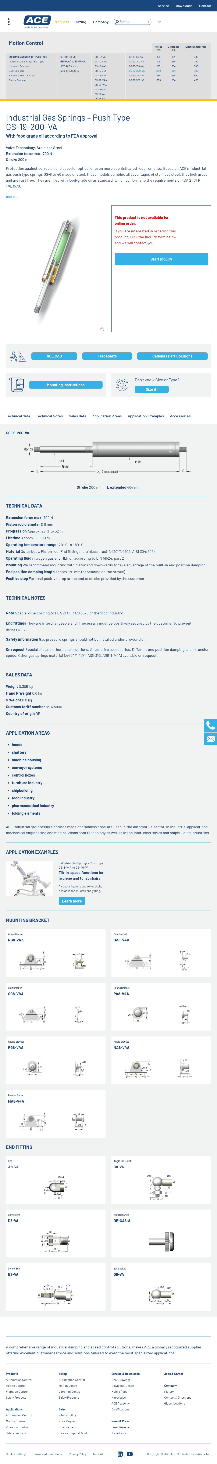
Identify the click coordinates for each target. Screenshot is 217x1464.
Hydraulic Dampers (19, 66)
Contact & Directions (177, 1397)
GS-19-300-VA (136, 80)
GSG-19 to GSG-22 (69, 70)
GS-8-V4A (100, 56)
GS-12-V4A (100, 66)
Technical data (18, 416)
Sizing (63, 1374)
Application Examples (146, 416)
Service (163, 6)
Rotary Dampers (17, 80)
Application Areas (107, 416)
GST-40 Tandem (69, 66)
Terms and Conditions (47, 1454)
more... (12, 196)
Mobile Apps (119, 1391)
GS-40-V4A (101, 89)
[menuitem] (61, 22)
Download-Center (122, 1385)
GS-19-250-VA (136, 75)
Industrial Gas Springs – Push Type (28, 56)
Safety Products (16, 1397)
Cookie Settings (16, 1454)
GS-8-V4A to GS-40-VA (73, 61)
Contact (205, 6)
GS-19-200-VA (137, 70)
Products (12, 1374)
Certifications (120, 1409)
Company (170, 1385)
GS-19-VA (100, 98)
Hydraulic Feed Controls (22, 75)
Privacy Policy (77, 1454)
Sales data (77, 416)
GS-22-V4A (101, 80)
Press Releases (121, 1427)
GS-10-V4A (101, 61)
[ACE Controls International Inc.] (37, 21)
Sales (62, 1409)
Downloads (184, 6)
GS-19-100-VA (136, 61)
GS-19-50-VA (136, 56)
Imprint (98, 1454)
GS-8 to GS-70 (68, 56)
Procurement (67, 1427)
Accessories (180, 416)
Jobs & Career (173, 1374)
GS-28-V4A (101, 84)
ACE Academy (120, 1403)
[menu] (81, 22)
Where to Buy (67, 1415)
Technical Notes (49, 416)
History (169, 1391)
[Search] (148, 22)
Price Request (68, 1421)
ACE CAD (54, 356)
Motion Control (15, 1385)
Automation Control (19, 1379)
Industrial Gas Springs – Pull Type (26, 61)
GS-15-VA (100, 93)
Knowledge (118, 1397)
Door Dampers (16, 70)
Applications (14, 1409)
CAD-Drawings (121, 1379)
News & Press (120, 1421)
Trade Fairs (118, 1433)
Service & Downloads (125, 1374)
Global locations (174, 1403)
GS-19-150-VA (136, 66)
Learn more (72, 901)
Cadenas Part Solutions (172, 356)
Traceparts (107, 356)
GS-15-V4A (100, 70)
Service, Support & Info (74, 1433)
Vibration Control (17, 1391)
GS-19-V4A (100, 75)
